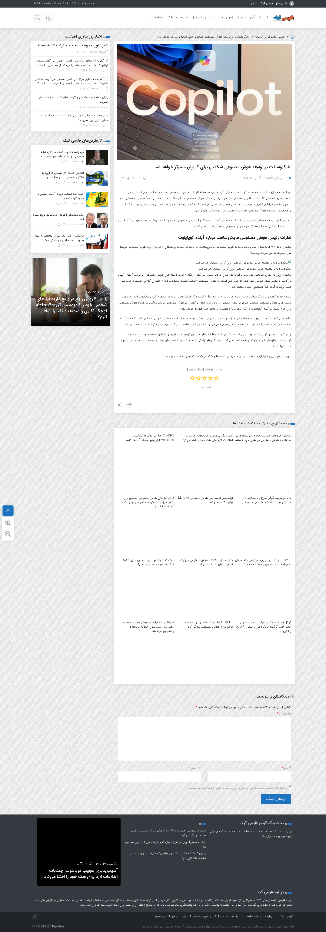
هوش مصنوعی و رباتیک (270, 36)
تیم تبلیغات (251, 916)
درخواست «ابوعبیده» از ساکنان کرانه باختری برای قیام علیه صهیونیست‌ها (61, 154)
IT (266, 17)
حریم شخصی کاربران (195, 916)
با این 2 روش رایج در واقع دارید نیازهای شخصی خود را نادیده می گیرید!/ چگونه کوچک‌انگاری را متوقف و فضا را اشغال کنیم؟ (71, 308)
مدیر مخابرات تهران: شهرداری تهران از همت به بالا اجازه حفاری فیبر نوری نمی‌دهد (74, 117)
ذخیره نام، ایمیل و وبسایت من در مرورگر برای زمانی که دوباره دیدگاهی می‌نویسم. (237, 787)
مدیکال (241, 17)
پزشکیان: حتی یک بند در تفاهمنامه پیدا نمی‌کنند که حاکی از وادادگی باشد (59, 238)
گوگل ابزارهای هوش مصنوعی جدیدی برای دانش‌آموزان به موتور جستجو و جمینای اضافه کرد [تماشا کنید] (147, 502)
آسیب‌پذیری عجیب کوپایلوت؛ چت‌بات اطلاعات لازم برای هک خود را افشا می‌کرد (81, 873)
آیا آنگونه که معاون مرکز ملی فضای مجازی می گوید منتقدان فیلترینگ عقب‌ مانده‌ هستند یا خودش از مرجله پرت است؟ (71, 81)
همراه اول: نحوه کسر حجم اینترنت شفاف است (73, 45)
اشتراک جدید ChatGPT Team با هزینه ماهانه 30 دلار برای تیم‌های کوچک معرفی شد (251, 833)
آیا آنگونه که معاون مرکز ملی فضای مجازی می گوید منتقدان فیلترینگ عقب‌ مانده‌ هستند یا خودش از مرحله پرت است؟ (71, 63)
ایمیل (192, 768)
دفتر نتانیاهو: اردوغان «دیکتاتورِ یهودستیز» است (58, 217)
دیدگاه (282, 713)
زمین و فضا (225, 17)
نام (285, 768)
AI (260, 17)
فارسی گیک (286, 916)
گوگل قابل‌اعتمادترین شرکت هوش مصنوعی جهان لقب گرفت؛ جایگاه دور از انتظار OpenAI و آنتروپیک (263, 626)
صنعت (157, 17)
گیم (252, 17)
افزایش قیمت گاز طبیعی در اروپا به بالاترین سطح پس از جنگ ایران (63, 175)
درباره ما (268, 916)
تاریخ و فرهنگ (178, 17)
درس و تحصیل (202, 17)
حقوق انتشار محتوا (166, 916)
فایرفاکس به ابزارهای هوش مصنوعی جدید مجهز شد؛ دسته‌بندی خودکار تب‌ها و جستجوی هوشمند (148, 626)
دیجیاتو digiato (274, 178)
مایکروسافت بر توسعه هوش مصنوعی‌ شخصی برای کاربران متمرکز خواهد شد (223, 167)
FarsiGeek (58, 927)
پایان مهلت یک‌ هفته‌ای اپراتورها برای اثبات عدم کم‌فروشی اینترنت (73, 99)
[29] (144, 178)
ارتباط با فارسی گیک (225, 916)
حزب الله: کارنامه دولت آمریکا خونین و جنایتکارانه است (225, 3)
